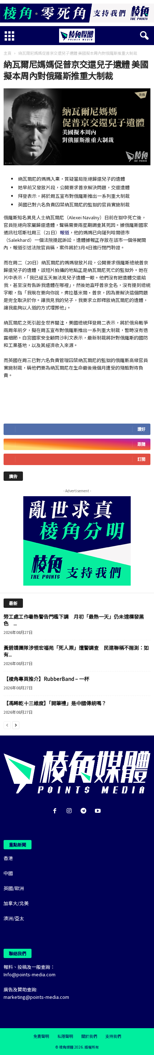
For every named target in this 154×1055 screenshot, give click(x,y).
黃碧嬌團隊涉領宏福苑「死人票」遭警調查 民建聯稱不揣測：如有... (76, 651)
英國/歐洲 (14, 888)
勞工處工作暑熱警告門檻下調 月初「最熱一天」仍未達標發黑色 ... (74, 620)
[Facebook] (56, 811)
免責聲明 (41, 1036)
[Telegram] (85, 811)
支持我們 (113, 1036)
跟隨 (141, 444)
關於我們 (89, 1036)
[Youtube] (98, 811)
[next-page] (15, 724)
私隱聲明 (65, 1036)
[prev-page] (7, 724)
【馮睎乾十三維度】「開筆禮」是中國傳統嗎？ (55, 703)
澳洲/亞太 (14, 918)
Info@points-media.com (30, 974)
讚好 (141, 429)
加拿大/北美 (16, 903)
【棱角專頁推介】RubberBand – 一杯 (46, 678)
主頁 (7, 53)
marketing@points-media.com (36, 996)
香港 (8, 858)
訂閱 (141, 459)
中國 (8, 873)
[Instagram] (70, 811)
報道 (64, 232)
